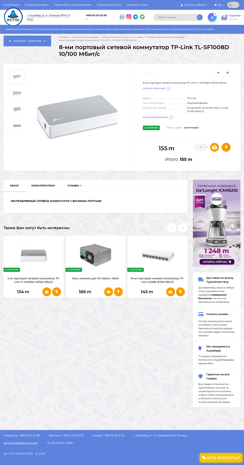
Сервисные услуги (109, 4)
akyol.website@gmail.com (21, 443)
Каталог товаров (27, 40)
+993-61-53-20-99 (96, 15)
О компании (11, 4)
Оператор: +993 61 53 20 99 (22, 435)
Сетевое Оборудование (85, 37)
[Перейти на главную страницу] (13, 14)
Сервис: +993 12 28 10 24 (108, 435)
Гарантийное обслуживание (72, 4)
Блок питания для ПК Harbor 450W (95, 278)
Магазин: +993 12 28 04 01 (66, 435)
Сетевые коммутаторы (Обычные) (165, 37)
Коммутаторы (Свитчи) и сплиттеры (123, 37)
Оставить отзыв (137, 4)
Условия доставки (37, 4)
